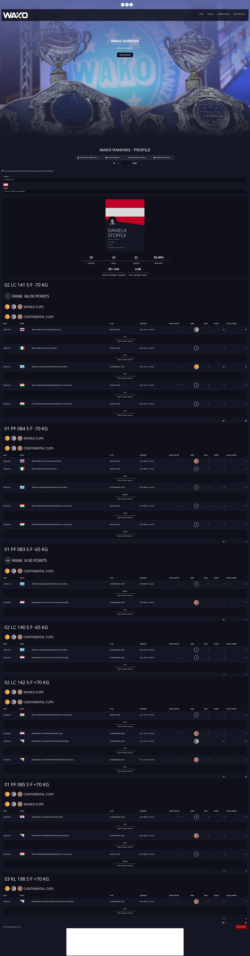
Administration (223, 14)
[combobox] (125, 180)
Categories (114, 157)
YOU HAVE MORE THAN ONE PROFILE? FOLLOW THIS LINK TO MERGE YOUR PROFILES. (28, 171)
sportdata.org (239, 14)
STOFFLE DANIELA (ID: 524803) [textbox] (14, 191)
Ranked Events (138, 157)
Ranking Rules (163, 157)
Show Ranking (125, 55)
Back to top (241, 927)
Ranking (210, 14)
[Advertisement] (125, 942)
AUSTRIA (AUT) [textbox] (9, 179)
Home (201, 14)
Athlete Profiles (88, 157)
